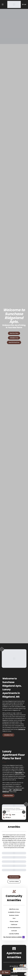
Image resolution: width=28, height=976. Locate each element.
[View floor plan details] (24, 816)
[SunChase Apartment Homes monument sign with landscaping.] (14, 857)
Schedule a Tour (14, 338)
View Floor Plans (14, 333)
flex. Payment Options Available (12, 937)
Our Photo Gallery (14, 881)
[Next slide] (23, 812)
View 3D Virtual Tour (14, 342)
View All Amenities (14, 877)
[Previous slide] (4, 812)
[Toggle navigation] (2, 4)
